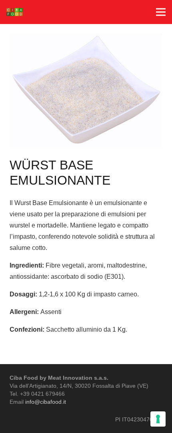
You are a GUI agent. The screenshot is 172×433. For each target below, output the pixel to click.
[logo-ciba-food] (14, 12)
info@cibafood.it (45, 402)
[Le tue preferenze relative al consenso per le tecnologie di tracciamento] (158, 419)
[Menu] (161, 12)
